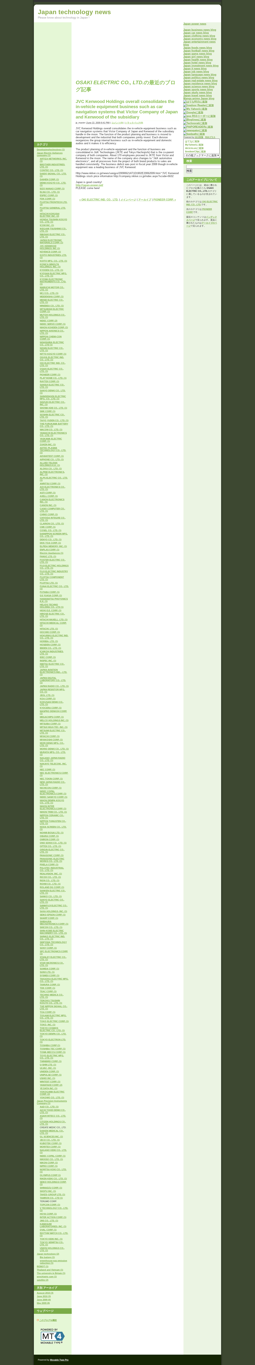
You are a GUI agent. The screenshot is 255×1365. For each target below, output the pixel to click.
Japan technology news (74, 12)
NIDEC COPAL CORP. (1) (53, 1156)
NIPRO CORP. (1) (49, 1166)
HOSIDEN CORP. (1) (50, 644)
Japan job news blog (196, 71)
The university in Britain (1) (51, 1273)
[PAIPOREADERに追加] (198, 126)
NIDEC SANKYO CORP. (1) (53, 797)
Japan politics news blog (198, 77)
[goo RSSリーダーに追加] (199, 116)
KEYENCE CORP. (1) (50, 252)
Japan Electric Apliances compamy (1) (50, 154)
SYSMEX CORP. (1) (49, 975)
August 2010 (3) (45, 1293)
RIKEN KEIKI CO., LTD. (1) (53, 1178)
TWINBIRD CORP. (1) (51, 1061)
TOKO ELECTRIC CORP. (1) (54, 1021)
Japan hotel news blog (197, 62)
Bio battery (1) (47, 1257)
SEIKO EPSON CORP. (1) (53, 915)
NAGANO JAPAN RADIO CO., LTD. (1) (52, 759)
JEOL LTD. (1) (47, 695)
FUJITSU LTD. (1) (49, 583)
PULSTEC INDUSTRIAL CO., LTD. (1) (52, 869)
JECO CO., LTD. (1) (50, 1140)
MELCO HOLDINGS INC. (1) (54, 720)
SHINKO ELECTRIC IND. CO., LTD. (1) (52, 937)
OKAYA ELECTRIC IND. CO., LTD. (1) (52, 358)
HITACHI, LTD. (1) (49, 629)
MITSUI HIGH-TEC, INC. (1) (54, 727)
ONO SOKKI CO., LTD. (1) (53, 843)
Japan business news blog (199, 29)
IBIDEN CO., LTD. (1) (50, 648)
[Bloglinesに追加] (194, 119)
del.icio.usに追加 (194, 148)
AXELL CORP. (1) (49, 496)
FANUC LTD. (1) (48, 556)
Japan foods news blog (197, 47)
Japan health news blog (198, 59)
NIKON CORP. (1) (49, 1162)
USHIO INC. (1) (47, 1078)
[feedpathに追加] (194, 133)
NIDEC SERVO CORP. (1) (53, 324)
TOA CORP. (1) (47, 1012)
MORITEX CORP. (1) (50, 1147)
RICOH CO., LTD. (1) (50, 877)
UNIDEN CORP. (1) (49, 1071)
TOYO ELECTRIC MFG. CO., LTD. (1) (52, 1056)
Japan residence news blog (200, 83)
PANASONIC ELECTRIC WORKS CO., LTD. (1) (52, 860)
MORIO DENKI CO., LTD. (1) (54, 749)
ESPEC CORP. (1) (49, 195)
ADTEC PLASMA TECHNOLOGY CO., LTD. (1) (53, 450)
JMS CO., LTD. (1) (49, 1220)
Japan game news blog (197, 53)
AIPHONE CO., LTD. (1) (52, 459)
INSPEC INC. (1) (48, 660)
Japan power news (194, 23)
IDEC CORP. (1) (48, 657)
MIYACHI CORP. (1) (50, 736)
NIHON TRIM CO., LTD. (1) (53, 812)
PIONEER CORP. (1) (50, 374)
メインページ (128, 199)
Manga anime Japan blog (198, 98)
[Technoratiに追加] (195, 123)
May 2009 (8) (43, 1303)
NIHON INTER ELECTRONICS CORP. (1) (53, 807)
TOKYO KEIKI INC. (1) (51, 1239)
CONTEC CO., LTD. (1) (51, 170)
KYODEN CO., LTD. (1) (51, 270)
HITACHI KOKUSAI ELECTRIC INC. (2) (49, 214)
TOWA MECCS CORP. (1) (53, 1052)
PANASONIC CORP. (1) (52, 855)
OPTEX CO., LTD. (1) (50, 846)
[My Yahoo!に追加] (195, 108)
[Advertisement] (109, 50)
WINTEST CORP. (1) (50, 1081)
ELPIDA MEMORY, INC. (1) (53, 546)
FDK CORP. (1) (47, 199)
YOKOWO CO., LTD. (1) (52, 1097)
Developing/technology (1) (51, 149)
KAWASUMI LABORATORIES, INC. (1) (53, 1225)
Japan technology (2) (48, 1254)
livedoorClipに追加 (195, 151)
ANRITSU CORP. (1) (50, 483)
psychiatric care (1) (47, 1276)
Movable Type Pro (59, 1360)
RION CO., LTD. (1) (49, 880)
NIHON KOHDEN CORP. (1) (54, 327)
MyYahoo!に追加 (193, 144)
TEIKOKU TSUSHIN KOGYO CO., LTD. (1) (51, 1001)
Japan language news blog (199, 74)
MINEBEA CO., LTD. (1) (52, 306)
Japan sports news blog (198, 89)
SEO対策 (199, 137)
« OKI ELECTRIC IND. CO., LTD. (98, 199)
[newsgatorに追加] (195, 130)
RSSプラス (210, 137)
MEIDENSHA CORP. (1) (52, 296)
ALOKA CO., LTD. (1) (51, 468)
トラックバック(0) (134, 122)
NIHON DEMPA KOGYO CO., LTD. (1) (52, 801)
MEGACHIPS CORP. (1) (52, 717)
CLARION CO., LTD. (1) (52, 523)
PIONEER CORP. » (164, 199)
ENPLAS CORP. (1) (49, 549)
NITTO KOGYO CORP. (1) (53, 354)
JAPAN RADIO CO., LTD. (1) (54, 686)
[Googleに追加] (193, 112)
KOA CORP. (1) (48, 698)
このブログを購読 (48, 1320)
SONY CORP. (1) (48, 948)
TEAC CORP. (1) (48, 991)
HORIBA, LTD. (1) (49, 641)
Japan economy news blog (199, 38)
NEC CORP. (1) (47, 769)
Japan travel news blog (197, 95)
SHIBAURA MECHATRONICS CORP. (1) (54, 922)
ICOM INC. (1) (47, 225)
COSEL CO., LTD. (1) (50, 530)
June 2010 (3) (44, 1296)
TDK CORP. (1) (47, 988)
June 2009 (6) (44, 1299)
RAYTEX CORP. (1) (49, 381)
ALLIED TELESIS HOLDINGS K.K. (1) (50, 464)
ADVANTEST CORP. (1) (52, 456)
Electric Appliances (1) (51, 553)
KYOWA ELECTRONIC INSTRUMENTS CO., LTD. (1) (53, 281)
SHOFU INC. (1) (48, 1191)
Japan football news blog (198, 50)
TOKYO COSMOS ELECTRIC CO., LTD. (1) (52, 1029)
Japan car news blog (196, 32)
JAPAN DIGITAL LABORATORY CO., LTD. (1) (53, 680)
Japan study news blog (197, 92)
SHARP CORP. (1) (49, 918)
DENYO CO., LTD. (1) (51, 539)
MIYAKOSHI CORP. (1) (51, 739)
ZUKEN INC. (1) (48, 444)
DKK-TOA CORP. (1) (50, 543)
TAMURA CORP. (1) (50, 984)
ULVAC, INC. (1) (48, 1068)
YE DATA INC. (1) (48, 1088)
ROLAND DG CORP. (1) (52, 887)
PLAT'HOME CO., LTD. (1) (53, 378)
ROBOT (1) (42, 1266)
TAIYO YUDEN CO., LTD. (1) (54, 420)
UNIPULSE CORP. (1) (51, 1075)
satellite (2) (42, 1280)
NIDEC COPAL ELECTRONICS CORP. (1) (53, 792)
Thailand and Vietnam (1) (50, 1270)
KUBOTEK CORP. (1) (51, 1143)
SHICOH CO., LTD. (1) (51, 927)
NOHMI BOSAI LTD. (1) (52, 832)
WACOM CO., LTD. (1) (51, 429)
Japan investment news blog (201, 65)
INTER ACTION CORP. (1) (53, 1217)
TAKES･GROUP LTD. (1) (52, 1194)
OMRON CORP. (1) (49, 839)
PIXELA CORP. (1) (49, 864)
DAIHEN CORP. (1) (49, 179)
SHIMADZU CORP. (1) (51, 1188)
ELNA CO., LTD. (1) (50, 192)
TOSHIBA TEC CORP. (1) (53, 1049)
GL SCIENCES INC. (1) (51, 1136)
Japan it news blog (195, 68)
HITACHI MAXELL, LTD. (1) (54, 619)
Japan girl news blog (196, 56)
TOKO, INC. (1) (47, 1024)
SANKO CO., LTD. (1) (51, 896)
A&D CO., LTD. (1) (49, 1107)
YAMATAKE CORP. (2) (51, 1085)
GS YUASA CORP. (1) (51, 595)
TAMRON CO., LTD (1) (51, 1198)
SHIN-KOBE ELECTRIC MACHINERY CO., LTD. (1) (53, 931)
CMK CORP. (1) (48, 527)
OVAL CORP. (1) (48, 1230)
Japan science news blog (198, 86)
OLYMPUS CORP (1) (50, 1175)
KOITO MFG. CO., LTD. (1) (53, 261)
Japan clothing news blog (199, 35)
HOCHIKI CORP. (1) (50, 632)
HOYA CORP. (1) (48, 1214)
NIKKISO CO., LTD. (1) (51, 1159)
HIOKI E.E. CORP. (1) (50, 610)
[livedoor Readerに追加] (198, 105)
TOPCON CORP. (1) (50, 1204)
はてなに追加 (191, 141)
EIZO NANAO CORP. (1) (52, 188)
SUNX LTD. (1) (47, 972)
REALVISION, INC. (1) (51, 873)
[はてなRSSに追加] (195, 101)
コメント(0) (117, 122)
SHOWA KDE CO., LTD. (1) (53, 408)
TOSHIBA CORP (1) (50, 1045)
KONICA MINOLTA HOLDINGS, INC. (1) (50, 265)
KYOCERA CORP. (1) (51, 708)
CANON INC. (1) (48, 505)
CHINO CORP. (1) (49, 514)
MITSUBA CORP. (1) (50, 724)
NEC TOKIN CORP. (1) (51, 778)
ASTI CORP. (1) (48, 493)
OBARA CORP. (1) (49, 836)
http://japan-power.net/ (89, 185)
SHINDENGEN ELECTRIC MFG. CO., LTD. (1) (53, 397)
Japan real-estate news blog (200, 80)
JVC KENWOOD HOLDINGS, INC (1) (50, 247)
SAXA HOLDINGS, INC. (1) (53, 911)
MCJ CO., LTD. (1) (49, 293)
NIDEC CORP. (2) (48, 320)
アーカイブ (144, 199)
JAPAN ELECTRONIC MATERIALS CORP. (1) (51, 241)
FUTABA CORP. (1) (50, 592)
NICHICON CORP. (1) (51, 788)
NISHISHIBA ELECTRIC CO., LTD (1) (52, 343)
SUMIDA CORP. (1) (49, 968)
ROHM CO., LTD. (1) (50, 884)
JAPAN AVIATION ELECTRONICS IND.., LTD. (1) (53, 672)
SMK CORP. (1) (47, 411)
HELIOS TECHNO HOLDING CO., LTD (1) (52, 605)
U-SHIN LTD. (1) (48, 1064)
